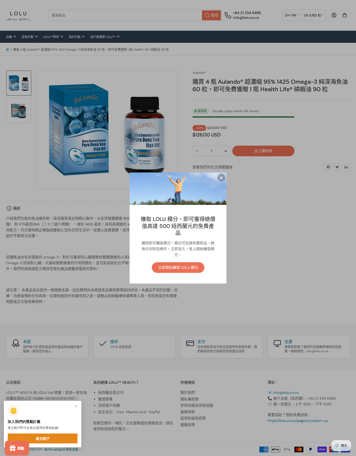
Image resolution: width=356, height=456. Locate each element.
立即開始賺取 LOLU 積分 (178, 267)
